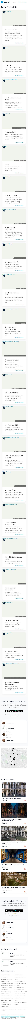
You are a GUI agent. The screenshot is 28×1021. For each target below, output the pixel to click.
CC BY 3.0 (23, 223)
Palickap (17, 288)
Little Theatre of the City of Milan (14, 457)
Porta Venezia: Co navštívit (21, 991)
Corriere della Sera (12, 620)
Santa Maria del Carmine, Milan (10, 328)
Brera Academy (10, 490)
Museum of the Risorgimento (10, 523)
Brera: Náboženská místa (7, 983)
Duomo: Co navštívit (19, 987)
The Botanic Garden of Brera (13, 99)
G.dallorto (17, 616)
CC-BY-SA (23, 128)
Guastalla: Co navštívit (20, 994)
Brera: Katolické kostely (6, 987)
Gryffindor (17, 191)
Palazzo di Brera (11, 195)
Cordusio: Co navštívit (20, 981)
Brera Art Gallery (11, 29)
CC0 (24, 583)
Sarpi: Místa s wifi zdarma (20, 996)
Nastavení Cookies (10, 1017)
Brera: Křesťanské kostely (7, 985)
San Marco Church (11, 262)
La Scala (8, 65)
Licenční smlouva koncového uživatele (12, 1016)
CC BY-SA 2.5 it (22, 616)
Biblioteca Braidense (15, 388)
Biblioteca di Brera (11, 392)
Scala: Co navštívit (19, 975)
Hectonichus (17, 93)
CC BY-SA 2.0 (22, 61)
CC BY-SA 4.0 (22, 288)
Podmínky (3, 1016)
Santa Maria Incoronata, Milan (14, 558)
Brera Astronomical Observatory (12, 361)
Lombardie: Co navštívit (6, 979)
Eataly (7, 164)
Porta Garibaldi (10, 132)
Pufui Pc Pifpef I (16, 552)
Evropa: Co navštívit (5, 975)
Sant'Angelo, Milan (11, 651)
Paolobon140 (20, 583)
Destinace (21, 1014)
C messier (17, 420)
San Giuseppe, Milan (12, 425)
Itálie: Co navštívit (5, 977)
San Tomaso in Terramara (10, 589)
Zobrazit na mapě (19, 43)
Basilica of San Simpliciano (10, 229)
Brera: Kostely (4, 989)
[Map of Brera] (14, 758)
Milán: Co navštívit (5, 981)
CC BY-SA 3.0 (22, 25)
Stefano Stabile (16, 25)
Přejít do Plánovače (22, 2)
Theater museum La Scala (12, 294)
